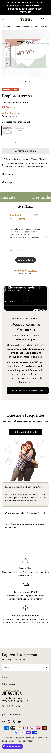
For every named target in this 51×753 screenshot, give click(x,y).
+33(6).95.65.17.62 (11, 706)
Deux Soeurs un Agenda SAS (22, 737)
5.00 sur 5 (32, 270)
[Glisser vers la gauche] (22, 81)
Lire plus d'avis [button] (25, 260)
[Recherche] (42, 19)
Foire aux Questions (25, 432)
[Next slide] (47, 237)
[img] (15, 215)
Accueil (7, 26)
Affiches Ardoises (21, 26)
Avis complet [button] (15, 250)
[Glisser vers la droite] (29, 81)
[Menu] (3, 19)
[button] (8, 113)
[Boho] (7, 130)
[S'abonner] (46, 667)
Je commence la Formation (27, 390)
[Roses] (20, 130)
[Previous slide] (4, 237)
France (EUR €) (13, 714)
